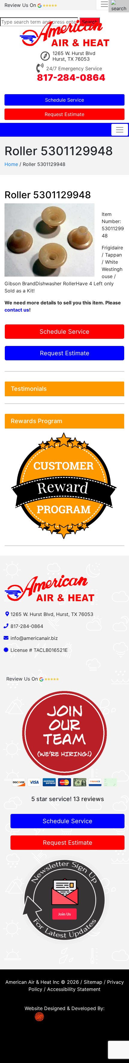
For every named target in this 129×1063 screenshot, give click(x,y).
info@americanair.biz (34, 638)
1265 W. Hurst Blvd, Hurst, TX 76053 (51, 614)
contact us (16, 310)
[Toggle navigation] (119, 130)
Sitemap (93, 982)
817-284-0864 (71, 77)
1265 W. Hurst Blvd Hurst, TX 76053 (74, 56)
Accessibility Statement (73, 989)
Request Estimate (64, 114)
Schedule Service (64, 100)
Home (11, 164)
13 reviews (88, 799)
